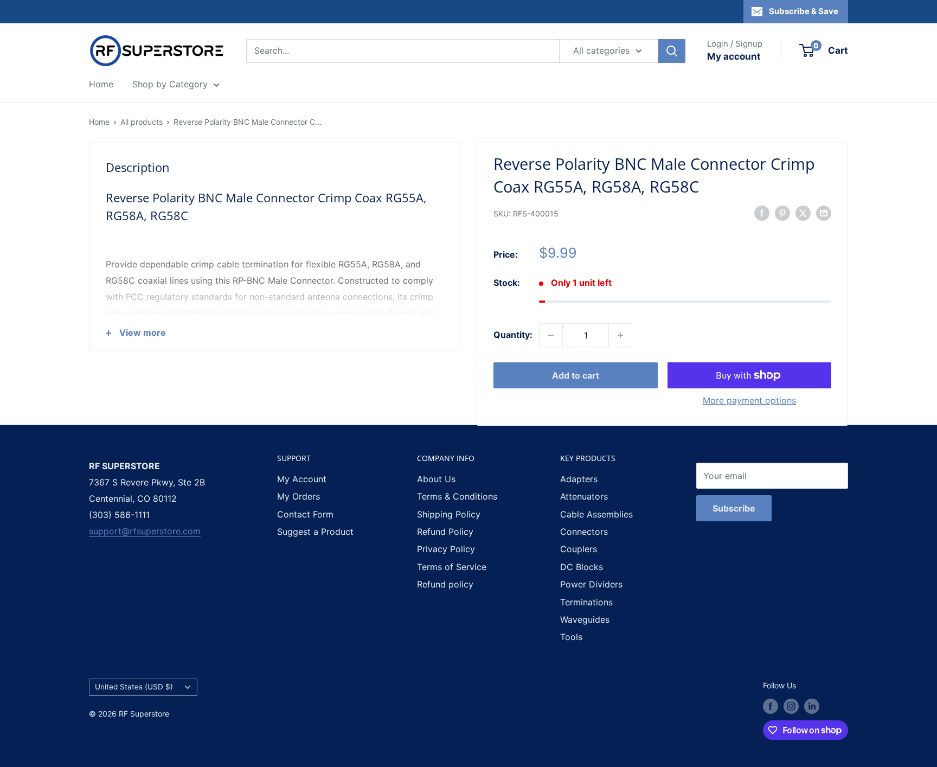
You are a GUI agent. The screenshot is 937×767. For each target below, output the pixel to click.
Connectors (584, 531)
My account (734, 56)
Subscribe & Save (803, 11)
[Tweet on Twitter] (803, 212)
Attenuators (584, 496)
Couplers (578, 549)
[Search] (671, 51)
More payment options (749, 400)
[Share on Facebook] (761, 212)
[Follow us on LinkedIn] (811, 706)
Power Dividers (591, 584)
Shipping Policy (448, 514)
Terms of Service (451, 566)
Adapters (579, 479)
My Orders (298, 496)
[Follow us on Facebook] (770, 706)
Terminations (586, 602)
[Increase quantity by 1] (620, 335)
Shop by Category (170, 84)
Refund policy (445, 584)
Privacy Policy (446, 549)
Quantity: (512, 334)
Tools (571, 636)
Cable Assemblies (596, 514)
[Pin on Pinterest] (782, 212)
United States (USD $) (134, 686)
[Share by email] (823, 212)
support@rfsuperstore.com (145, 531)
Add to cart (575, 375)
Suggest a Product (315, 531)
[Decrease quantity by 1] (551, 335)
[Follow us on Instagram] (791, 706)
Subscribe (734, 508)
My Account (301, 479)
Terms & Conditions (457, 496)
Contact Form (305, 514)
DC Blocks (581, 566)
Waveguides (584, 619)
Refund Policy (445, 531)
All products (141, 121)
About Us (436, 479)
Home (101, 84)
